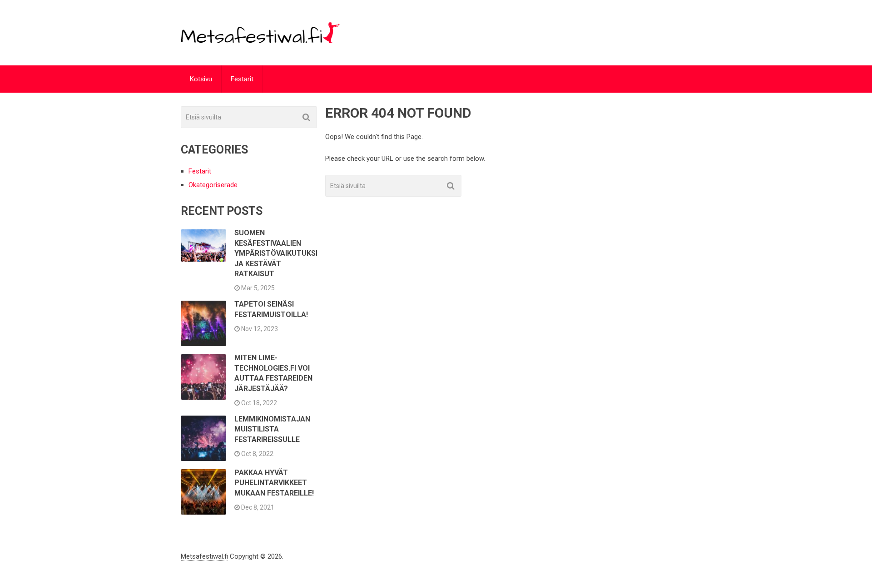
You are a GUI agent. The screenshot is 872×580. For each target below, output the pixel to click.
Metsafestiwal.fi (204, 556)
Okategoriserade (213, 185)
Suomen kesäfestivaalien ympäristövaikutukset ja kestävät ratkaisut (279, 253)
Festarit (242, 79)
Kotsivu (201, 79)
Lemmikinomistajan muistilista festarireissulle (272, 429)
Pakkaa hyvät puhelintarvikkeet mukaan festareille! (274, 482)
